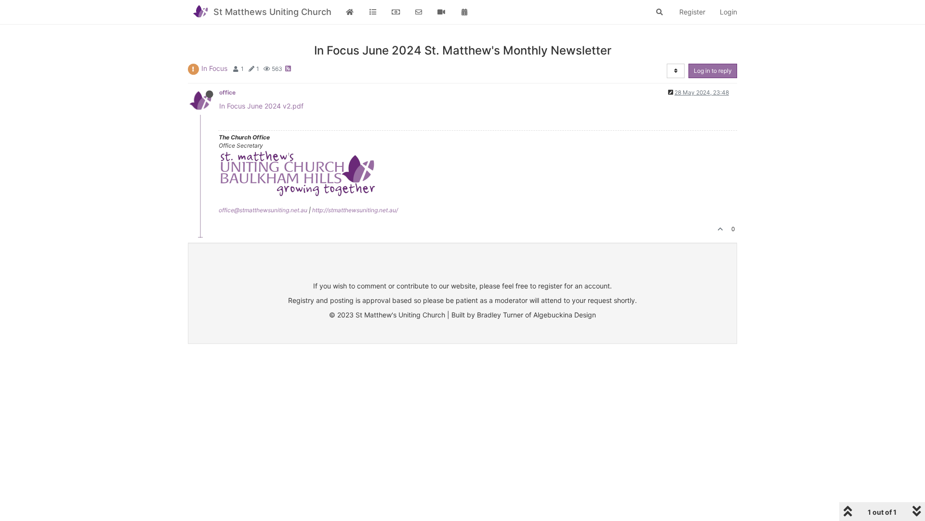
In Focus (214, 68)
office (227, 92)
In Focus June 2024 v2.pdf (261, 106)
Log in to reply (713, 70)
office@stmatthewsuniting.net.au (263, 210)
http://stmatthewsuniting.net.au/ (355, 210)
